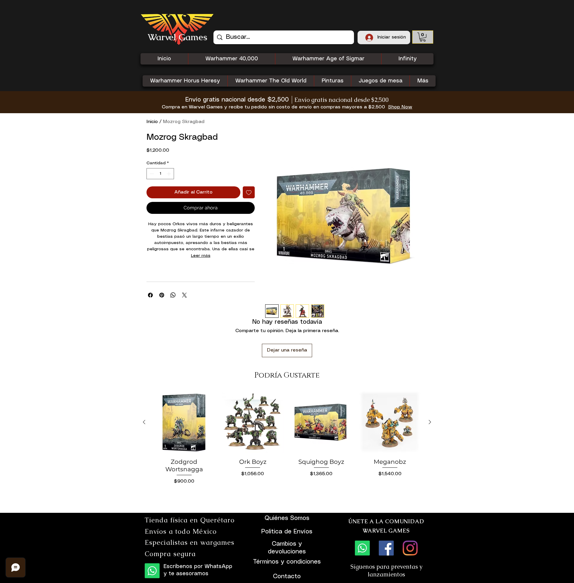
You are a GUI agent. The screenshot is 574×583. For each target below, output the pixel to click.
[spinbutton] (160, 173)
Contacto (287, 576)
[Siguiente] (429, 422)
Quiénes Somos (287, 518)
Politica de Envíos (286, 532)
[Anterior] (144, 422)
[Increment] (169, 173)
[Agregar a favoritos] (249, 192)
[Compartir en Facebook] (150, 295)
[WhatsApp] (152, 570)
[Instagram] (410, 548)
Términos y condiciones (287, 562)
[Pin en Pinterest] (161, 295)
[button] (422, 37)
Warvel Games (177, 37)
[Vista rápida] (184, 422)
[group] (287, 449)
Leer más (200, 256)
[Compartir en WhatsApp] (173, 295)
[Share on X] (184, 295)
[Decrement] (151, 173)
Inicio (152, 121)
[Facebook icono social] (386, 548)
